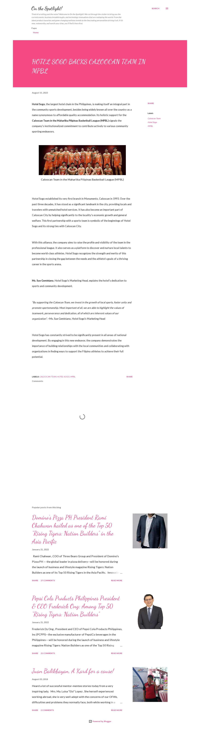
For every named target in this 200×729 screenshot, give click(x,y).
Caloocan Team (154, 118)
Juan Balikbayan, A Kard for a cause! (73, 671)
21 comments (48, 653)
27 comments (48, 580)
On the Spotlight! (46, 8)
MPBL (150, 126)
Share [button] (151, 103)
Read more (116, 580)
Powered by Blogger (101, 721)
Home (36, 32)
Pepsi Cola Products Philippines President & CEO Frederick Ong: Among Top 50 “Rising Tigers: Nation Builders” (76, 606)
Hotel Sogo (152, 122)
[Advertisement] (78, 472)
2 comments (47, 710)
